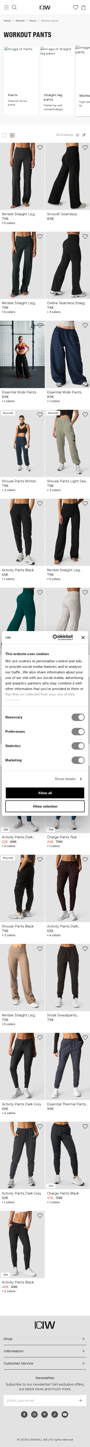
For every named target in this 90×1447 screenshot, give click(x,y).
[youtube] (64, 1414)
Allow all (45, 793)
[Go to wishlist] (76, 7)
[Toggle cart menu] (83, 7)
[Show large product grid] (4, 135)
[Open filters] (77, 135)
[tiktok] (54, 1414)
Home (7, 20)
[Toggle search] (14, 7)
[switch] (78, 731)
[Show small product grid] (12, 135)
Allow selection (45, 806)
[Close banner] (83, 637)
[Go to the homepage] (45, 7)
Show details (65, 779)
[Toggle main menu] (6, 7)
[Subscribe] (80, 1400)
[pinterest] (44, 1414)
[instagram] (34, 1414)
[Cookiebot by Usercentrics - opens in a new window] (54, 638)
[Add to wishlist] (40, 148)
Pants (32, 20)
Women (20, 20)
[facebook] (24, 1414)
